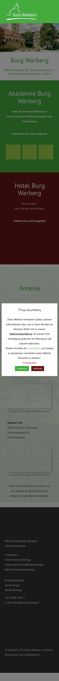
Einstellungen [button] (29, 362)
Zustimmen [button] (22, 368)
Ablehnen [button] (37, 368)
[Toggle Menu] (51, 11)
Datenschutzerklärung (21, 333)
